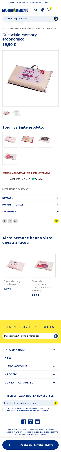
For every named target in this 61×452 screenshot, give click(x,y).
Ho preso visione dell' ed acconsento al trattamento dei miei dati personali (28, 409)
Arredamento (14, 28)
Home (5, 28)
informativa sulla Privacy (36, 408)
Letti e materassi (27, 28)
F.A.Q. (8, 358)
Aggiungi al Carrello (36, 445)
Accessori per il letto (43, 28)
